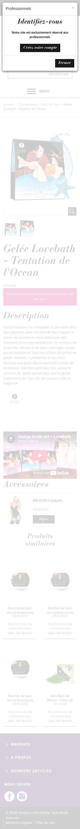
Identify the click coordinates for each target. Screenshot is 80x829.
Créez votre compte (40, 48)
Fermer (64, 63)
